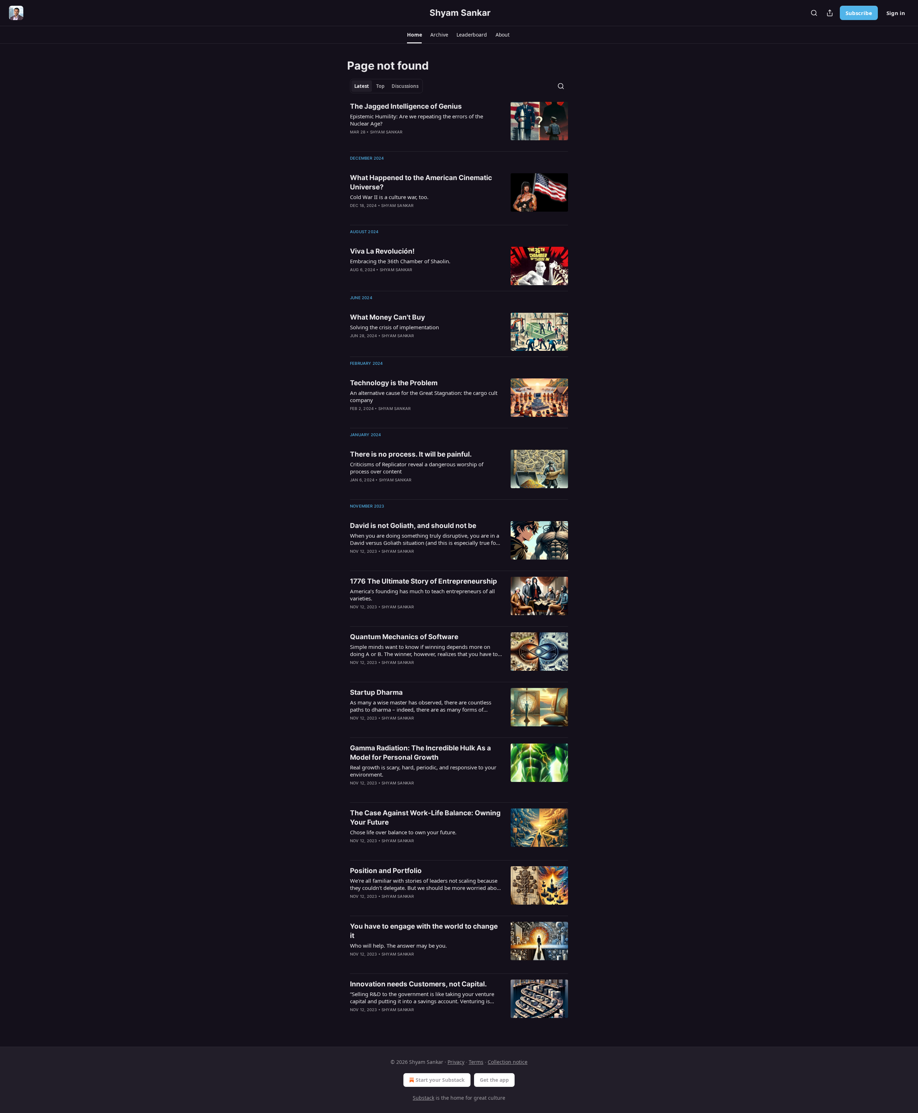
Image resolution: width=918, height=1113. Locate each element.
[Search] (814, 13)
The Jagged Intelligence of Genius (406, 106)
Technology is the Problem (393, 383)
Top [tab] (380, 86)
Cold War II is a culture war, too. (389, 197)
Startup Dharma (376, 692)
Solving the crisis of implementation (394, 327)
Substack (423, 1097)
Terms (476, 1061)
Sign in (895, 12)
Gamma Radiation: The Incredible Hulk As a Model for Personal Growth (420, 752)
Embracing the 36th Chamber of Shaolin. (400, 261)
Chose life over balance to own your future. (403, 832)
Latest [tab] (361, 86)
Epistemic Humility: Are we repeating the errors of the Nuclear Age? (416, 120)
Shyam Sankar (386, 132)
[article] (459, 123)
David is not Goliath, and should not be (413, 526)
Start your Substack (440, 1079)
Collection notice (507, 1061)
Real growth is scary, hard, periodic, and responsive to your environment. (423, 771)
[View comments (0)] (405, 672)
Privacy (456, 1061)
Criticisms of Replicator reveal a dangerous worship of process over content (416, 468)
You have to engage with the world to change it (424, 931)
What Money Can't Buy (387, 317)
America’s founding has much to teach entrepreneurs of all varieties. (422, 595)
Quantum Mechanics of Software (404, 637)
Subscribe (859, 12)
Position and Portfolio (386, 871)
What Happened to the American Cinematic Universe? (421, 182)
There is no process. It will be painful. (411, 454)
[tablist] (386, 86)
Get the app (494, 1079)
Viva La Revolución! (382, 251)
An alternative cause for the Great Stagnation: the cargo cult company (423, 396)
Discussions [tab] (405, 86)
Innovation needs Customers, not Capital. (418, 984)
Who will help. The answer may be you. (398, 945)
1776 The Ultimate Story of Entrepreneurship (423, 581)
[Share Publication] (830, 13)
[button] (414, 34)
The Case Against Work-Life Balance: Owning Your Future (425, 817)
